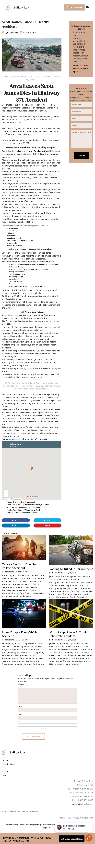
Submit (81, 155)
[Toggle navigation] (87, 7)
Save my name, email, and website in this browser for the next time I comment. (44, 729)
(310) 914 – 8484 (39, 439)
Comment (21, 684)
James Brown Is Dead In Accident (21, 502)
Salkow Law (7, 394)
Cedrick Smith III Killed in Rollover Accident (19, 566)
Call (4, 439)
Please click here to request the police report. (81, 68)
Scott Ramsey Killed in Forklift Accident (23, 507)
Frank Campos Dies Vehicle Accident (19, 634)
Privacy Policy (79, 817)
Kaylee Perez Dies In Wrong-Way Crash (23, 510)
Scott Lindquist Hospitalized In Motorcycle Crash (28, 504)
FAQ (4, 767)
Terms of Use (65, 817)
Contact (5, 771)
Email (20, 714)
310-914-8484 (76, 7)
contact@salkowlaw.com (82, 804)
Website (20, 722)
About (5, 760)
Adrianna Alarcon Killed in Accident (22, 512)
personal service (46, 412)
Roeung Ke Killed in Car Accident (71, 569)
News (4, 775)
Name (20, 706)
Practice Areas (8, 764)
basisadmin (12, 32)
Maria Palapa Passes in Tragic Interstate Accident (68, 634)
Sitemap (89, 817)
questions (40, 418)
